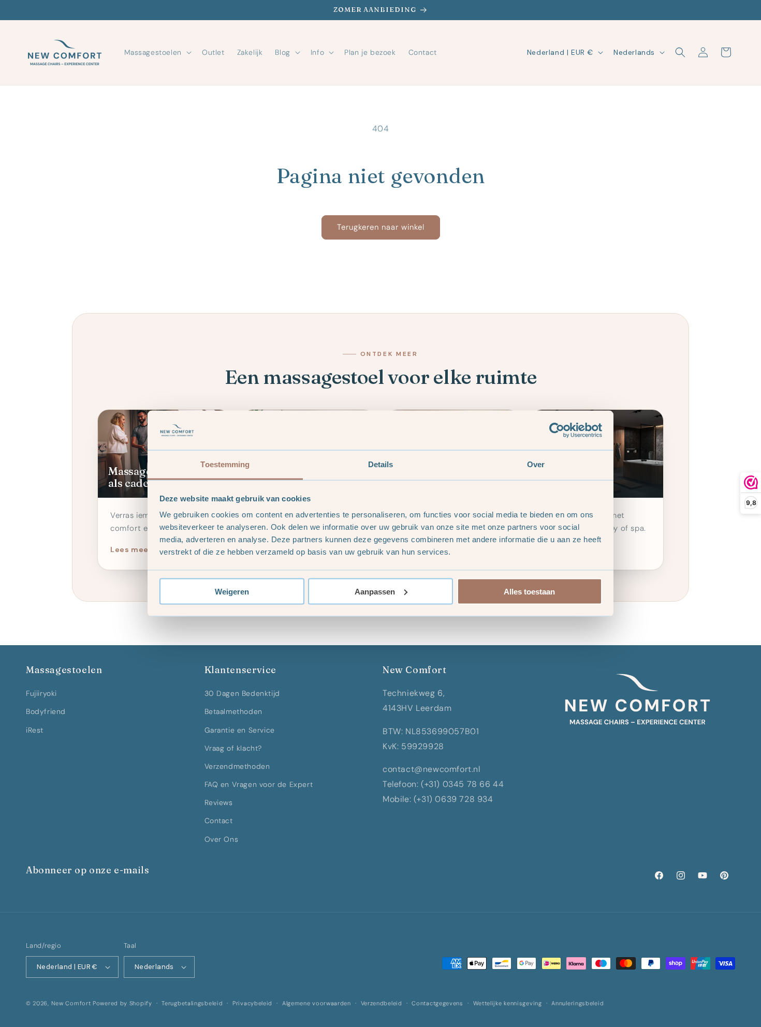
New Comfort (71, 1003)
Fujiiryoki (41, 693)
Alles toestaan (529, 591)
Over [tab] (536, 464)
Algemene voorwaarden (316, 1003)
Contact (218, 820)
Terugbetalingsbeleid (192, 1003)
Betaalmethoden (233, 711)
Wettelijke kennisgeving (507, 1003)
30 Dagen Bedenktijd (242, 693)
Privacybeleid (252, 1003)
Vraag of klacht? (233, 748)
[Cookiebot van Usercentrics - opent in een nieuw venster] (556, 430)
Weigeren (232, 591)
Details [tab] (380, 464)
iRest (34, 730)
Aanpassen (375, 591)
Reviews (218, 802)
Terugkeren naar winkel (381, 227)
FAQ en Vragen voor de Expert (258, 784)
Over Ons (221, 839)
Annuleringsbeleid (577, 1003)
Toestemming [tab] (225, 464)
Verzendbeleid (381, 1003)
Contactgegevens (437, 1003)
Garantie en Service (239, 730)
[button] (157, 52)
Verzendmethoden (237, 766)
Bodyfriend (46, 711)
